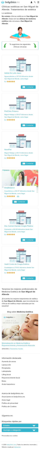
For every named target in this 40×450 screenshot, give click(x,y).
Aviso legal (6, 400)
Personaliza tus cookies (10, 436)
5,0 (5, 81)
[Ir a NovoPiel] (11, 163)
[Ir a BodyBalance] (18, 196)
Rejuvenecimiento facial (11, 378)
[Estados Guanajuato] (20, 425)
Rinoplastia (6, 368)
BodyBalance (9, 188)
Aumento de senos (9, 361)
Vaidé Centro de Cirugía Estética (16, 264)
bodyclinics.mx (11, 444)
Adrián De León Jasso (12, 73)
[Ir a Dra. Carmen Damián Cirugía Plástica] (11, 240)
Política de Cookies (9, 406)
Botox (4, 381)
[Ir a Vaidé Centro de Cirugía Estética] (11, 278)
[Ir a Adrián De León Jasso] (11, 87)
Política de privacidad (10, 403)
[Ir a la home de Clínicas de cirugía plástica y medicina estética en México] (10, 2)
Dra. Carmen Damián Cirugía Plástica (18, 226)
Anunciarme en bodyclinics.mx (13, 397)
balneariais (17, 447)
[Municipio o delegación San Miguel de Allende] (20, 430)
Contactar (29, 87)
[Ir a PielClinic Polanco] (11, 125)
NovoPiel (7, 149)
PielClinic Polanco (11, 111)
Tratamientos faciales (16, 349)
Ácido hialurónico (8, 384)
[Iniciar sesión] (31, 2)
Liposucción (6, 365)
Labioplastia (6, 371)
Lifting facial (6, 374)
